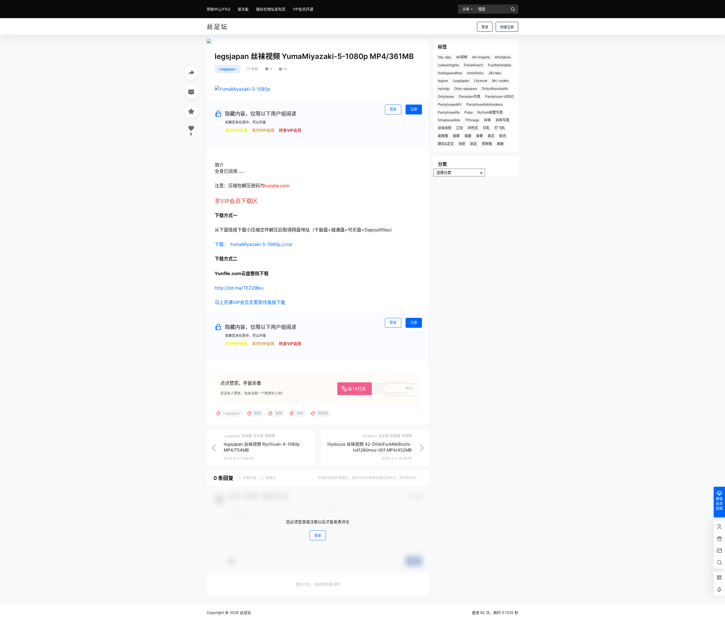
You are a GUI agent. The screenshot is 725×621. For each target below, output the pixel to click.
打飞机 (499, 128)
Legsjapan (227, 69)
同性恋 (473, 128)
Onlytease (446, 96)
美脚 (456, 136)
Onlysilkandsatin (495, 88)
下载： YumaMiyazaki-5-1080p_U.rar (254, 244)
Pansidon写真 (469, 96)
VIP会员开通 (303, 9)
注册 (413, 109)
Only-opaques (465, 88)
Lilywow (480, 80)
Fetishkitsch (473, 65)
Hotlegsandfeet (450, 73)
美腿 (467, 136)
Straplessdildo (449, 120)
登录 (484, 27)
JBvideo (494, 73)
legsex (443, 80)
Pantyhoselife (449, 112)
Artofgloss (503, 57)
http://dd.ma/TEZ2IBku (239, 288)
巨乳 (486, 128)
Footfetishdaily (499, 65)
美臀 (479, 136)
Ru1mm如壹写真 (490, 112)
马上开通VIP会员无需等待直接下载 (250, 302)
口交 (459, 128)
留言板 (243, 9)
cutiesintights (448, 65)
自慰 (462, 144)
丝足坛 (245, 612)
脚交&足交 (446, 144)
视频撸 (487, 144)
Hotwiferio (475, 73)
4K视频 (461, 57)
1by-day (444, 57)
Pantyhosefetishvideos (484, 104)
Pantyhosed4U (450, 104)
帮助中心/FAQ (218, 9)
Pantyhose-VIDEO (499, 96)
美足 (491, 136)
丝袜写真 (502, 120)
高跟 (500, 144)
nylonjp (443, 88)
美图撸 (443, 136)
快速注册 (507, 27)
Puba (468, 112)
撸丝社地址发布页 (270, 9)
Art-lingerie (481, 57)
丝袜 (487, 120)
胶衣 (502, 136)
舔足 (473, 144)
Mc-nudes (500, 80)
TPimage (472, 120)
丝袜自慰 (444, 128)
